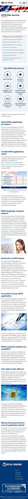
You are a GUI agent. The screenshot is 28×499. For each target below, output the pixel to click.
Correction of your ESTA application (13, 50)
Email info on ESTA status (10, 47)
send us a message (13, 229)
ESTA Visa (16, 22)
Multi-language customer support (12, 45)
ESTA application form (16, 129)
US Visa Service (7, 449)
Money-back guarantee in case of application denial (12, 59)
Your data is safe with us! (9, 55)
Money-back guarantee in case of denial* (7, 105)
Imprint (17, 470)
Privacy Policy (18, 476)
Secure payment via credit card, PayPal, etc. (20, 105)
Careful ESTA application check (11, 42)
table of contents (14, 36)
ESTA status (11, 282)
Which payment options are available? (13, 52)
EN (24, 3)
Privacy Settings (19, 479)
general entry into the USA (8, 164)
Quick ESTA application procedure (12, 39)
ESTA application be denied (16, 428)
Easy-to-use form (7, 79)
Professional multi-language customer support (20, 92)
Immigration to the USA (11, 162)
